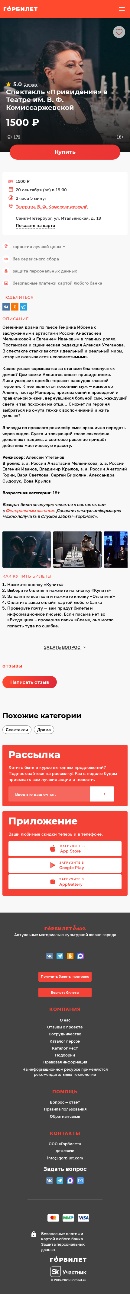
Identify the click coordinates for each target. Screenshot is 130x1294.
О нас (65, 1020)
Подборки (65, 1055)
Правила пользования (65, 1109)
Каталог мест (65, 1048)
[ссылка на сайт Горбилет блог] (65, 928)
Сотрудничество (65, 1034)
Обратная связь (65, 1116)
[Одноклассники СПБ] (70, 957)
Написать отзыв (29, 682)
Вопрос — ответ (65, 1102)
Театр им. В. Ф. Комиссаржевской (52, 206)
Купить (65, 152)
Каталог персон (65, 1041)
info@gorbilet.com (65, 1158)
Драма (44, 729)
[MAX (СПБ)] (80, 957)
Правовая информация (65, 1062)
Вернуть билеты (65, 992)
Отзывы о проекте (65, 1027)
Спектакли (17, 729)
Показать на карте (35, 225)
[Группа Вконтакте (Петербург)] (49, 957)
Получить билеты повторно (65, 976)
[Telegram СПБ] (60, 957)
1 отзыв (30, 84)
